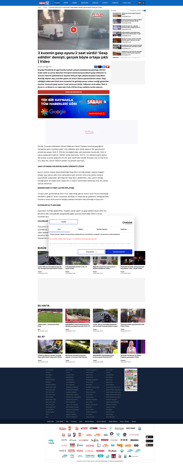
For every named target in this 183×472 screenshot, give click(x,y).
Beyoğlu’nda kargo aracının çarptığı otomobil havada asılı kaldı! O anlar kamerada (132, 46)
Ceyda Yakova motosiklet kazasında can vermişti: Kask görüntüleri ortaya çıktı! (50, 268)
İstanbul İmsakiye (51, 384)
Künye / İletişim (124, 421)
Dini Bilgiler (109, 409)
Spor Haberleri (70, 384)
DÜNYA (105, 3)
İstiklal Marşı (109, 414)
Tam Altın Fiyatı (50, 404)
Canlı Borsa (69, 370)
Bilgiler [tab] (80, 229)
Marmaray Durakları (111, 404)
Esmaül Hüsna (110, 412)
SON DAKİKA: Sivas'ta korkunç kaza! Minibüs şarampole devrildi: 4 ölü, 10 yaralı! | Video (77, 325)
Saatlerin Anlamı (110, 407)
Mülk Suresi (109, 379)
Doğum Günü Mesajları (112, 402)
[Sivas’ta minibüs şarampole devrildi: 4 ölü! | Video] (133, 316)
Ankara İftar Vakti (50, 389)
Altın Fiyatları (49, 397)
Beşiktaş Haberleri (71, 392)
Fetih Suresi (89, 394)
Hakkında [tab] (124, 229)
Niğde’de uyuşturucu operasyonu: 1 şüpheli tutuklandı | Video (104, 267)
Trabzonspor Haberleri (72, 394)
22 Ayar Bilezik (50, 409)
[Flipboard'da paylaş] (107, 67)
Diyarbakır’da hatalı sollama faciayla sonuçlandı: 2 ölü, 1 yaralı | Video (132, 267)
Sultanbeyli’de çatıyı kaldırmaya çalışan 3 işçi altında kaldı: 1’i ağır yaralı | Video (131, 33)
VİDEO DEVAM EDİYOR (73, 92)
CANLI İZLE (127, 3)
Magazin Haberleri (71, 414)
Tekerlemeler (110, 375)
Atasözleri (89, 407)
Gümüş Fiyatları (50, 412)
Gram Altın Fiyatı (50, 394)
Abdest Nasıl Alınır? (91, 404)
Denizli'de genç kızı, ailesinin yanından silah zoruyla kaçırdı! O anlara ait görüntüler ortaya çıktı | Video (131, 26)
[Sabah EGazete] (130, 393)
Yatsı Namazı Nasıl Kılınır (113, 387)
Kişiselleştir (90, 252)
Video (39, 7)
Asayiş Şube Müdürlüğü (59, 172)
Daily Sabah (59, 421)
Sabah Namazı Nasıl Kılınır (113, 392)
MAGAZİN (84, 3)
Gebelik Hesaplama (71, 399)
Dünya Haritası (90, 417)
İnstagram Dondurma (92, 379)
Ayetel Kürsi (89, 377)
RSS (67, 421)
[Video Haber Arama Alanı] (143, 3)
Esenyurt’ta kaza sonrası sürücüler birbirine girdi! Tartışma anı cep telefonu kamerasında (131, 39)
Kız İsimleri (89, 414)
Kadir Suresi (109, 382)
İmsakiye (48, 382)
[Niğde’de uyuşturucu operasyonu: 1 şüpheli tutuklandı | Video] (105, 258)
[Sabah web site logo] (139, 2)
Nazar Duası (89, 389)
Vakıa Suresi (109, 370)
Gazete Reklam (89, 421)
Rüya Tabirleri (70, 377)
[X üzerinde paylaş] (100, 67)
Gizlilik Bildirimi (113, 421)
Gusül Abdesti (110, 384)
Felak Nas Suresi (91, 392)
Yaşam (45, 7)
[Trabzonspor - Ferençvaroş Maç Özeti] (50, 316)
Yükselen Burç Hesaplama (73, 397)
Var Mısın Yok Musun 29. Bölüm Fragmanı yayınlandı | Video (131, 356)
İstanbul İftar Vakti (51, 387)
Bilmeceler (89, 384)
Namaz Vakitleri (50, 379)
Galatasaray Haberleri (72, 387)
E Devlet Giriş (70, 375)
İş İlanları (48, 372)
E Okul (68, 372)
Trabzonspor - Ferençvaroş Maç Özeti (48, 325)
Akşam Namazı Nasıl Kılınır (113, 389)
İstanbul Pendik (44, 70)
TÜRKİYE (115, 3)
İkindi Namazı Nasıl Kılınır (113, 397)
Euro (47, 417)
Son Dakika (49, 375)
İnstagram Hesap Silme (92, 387)
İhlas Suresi (109, 377)
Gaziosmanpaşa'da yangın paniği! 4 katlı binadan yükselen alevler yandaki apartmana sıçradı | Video (132, 20)
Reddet (63, 222)
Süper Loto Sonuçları (72, 404)
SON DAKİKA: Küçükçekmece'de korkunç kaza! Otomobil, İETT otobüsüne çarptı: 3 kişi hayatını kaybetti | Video (103, 356)
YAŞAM (56, 3)
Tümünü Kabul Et (119, 252)
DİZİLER (95, 3)
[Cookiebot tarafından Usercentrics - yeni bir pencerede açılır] (124, 223)
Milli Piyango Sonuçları (72, 407)
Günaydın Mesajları (111, 399)
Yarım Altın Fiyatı (50, 402)
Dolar (47, 414)
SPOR (66, 3)
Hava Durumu (70, 379)
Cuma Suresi (89, 372)
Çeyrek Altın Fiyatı (51, 399)
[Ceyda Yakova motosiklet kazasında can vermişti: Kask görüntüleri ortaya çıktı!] (50, 258)
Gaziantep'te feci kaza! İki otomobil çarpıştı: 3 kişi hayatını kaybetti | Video (132, 52)
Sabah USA (50, 421)
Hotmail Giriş (90, 397)
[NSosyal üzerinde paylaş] (104, 67)
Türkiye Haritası (70, 412)
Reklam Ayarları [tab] (102, 229)
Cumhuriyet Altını (50, 407)
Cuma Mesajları (110, 417)
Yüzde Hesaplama (91, 370)
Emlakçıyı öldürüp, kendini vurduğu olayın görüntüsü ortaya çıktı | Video (50, 356)
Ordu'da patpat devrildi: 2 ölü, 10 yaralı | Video (76, 267)
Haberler (48, 377)
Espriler (108, 372)
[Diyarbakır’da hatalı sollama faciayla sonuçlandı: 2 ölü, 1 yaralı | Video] (133, 258)
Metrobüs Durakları (91, 399)
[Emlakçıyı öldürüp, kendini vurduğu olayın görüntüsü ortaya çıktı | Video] (50, 347)
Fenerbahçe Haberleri (72, 389)
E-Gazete (74, 421)
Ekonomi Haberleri (71, 417)
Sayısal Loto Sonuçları (72, 409)
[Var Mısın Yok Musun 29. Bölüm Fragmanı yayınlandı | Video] (133, 347)
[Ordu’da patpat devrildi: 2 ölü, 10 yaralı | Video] (77, 258)
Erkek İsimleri (90, 409)
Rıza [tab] (59, 229)
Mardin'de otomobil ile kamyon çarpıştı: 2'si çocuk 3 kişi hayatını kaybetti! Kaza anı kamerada (76, 356)
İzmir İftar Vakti (50, 392)
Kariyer (134, 421)
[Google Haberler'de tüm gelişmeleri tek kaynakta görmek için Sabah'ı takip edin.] (73, 107)
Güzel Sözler (89, 382)
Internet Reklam (101, 421)
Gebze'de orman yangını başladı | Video (131, 14)
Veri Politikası (49, 370)
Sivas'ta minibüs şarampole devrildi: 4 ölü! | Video (132, 325)
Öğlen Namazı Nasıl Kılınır (113, 394)
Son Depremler (70, 382)
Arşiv (80, 421)
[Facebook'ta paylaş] (96, 67)
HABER (74, 3)
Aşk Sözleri (89, 402)
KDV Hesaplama (70, 402)
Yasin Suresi (89, 375)
